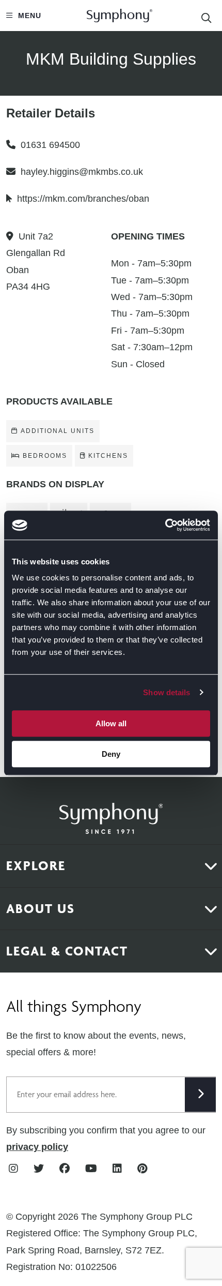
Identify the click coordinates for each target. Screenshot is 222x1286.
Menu (28, 15)
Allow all (111, 723)
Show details (166, 692)
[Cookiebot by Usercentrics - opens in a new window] (165, 525)
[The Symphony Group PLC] (111, 811)
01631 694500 (50, 145)
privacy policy (37, 1147)
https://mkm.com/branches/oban (83, 198)
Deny (111, 754)
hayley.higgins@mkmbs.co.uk (82, 172)
